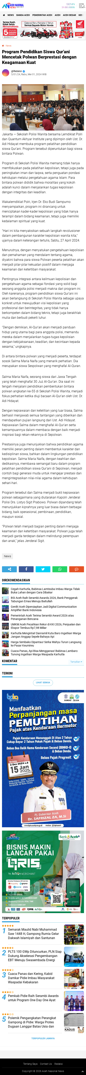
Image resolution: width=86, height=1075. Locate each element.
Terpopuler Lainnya (43, 1038)
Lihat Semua (43, 682)
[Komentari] (76, 569)
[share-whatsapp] (59, 569)
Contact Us (46, 1064)
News (11, 15)
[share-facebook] (26, 569)
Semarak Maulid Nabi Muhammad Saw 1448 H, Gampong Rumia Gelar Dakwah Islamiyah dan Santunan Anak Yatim (33, 936)
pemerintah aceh (42, 15)
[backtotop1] (83, 1071)
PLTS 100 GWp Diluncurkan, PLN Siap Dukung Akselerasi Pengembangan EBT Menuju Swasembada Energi (35, 956)
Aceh (57, 15)
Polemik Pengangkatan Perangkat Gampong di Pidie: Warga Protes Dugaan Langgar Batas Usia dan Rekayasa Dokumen (32, 1024)
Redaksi (58, 1064)
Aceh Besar (69, 15)
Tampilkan (75, 662)
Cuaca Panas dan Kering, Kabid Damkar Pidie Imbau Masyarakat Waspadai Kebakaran (31, 978)
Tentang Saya (30, 1064)
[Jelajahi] (81, 5)
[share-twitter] (43, 569)
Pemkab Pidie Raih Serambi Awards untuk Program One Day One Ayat (33, 998)
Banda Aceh (23, 15)
